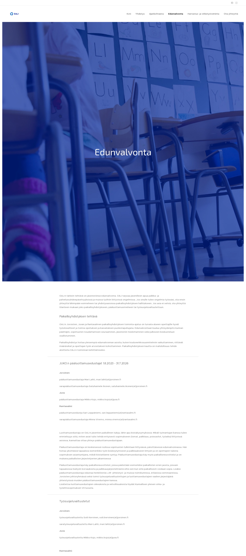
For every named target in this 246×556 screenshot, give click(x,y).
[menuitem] (129, 13)
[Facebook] (232, 2)
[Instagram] (236, 2)
